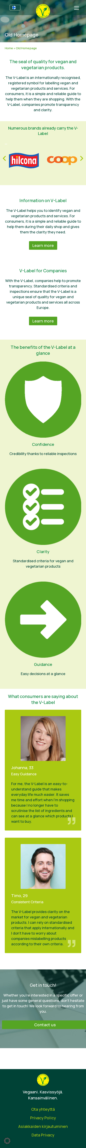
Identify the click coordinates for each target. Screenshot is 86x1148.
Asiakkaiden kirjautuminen (43, 1126)
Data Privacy (43, 1135)
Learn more (43, 245)
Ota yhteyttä (43, 1109)
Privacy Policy (43, 1117)
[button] (7, 1141)
